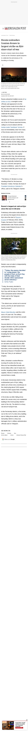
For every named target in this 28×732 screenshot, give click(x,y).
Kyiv (15, 433)
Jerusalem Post (4, 35)
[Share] (2, 65)
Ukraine (9, 433)
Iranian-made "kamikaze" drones (12, 127)
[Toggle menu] (3, 28)
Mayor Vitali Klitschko (8, 312)
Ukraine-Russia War (21, 435)
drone (11, 435)
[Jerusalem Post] (15, 28)
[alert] (14, 725)
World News (12, 35)
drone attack (4, 435)
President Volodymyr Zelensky (11, 186)
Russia (2, 433)
